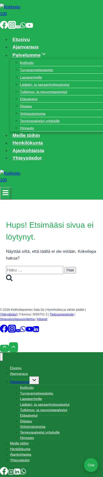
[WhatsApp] (23, 27)
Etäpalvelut (29, 99)
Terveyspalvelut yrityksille (40, 121)
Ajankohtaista (28, 150)
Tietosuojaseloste (62, 314)
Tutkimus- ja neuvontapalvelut (43, 92)
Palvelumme (20, 382)
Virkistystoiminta (33, 114)
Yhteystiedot (27, 158)
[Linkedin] (36, 331)
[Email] (18, 27)
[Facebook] (4, 27)
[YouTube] (29, 27)
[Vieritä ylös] (4, 348)
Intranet (42, 319)
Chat (91, 465)
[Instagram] (12, 27)
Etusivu (21, 39)
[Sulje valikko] (1, 357)
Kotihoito (27, 63)
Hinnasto (27, 128)
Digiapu (26, 106)
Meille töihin (26, 135)
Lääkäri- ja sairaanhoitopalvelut (45, 85)
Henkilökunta (27, 143)
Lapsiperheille (31, 77)
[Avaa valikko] (5, 193)
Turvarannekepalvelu (36, 70)
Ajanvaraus (25, 46)
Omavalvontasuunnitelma (17, 319)
